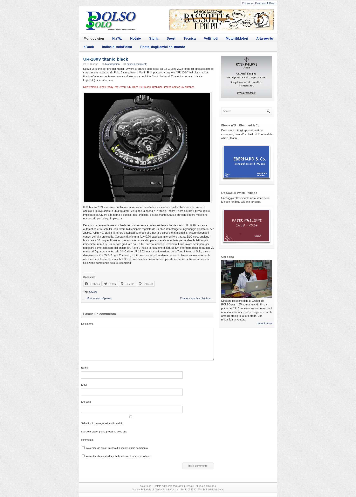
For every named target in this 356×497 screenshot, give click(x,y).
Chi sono (247, 3)
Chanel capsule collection (197, 298)
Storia (153, 38)
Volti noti (211, 38)
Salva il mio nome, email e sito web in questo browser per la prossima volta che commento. (104, 431)
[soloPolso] (111, 30)
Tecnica (190, 38)
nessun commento (137, 64)
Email (84, 384)
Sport (171, 38)
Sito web (86, 401)
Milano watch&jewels (97, 298)
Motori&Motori (237, 38)
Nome (84, 367)
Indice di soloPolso (117, 47)
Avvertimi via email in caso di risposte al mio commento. (117, 448)
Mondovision (94, 38)
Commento (87, 324)
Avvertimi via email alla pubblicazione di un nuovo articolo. (119, 456)
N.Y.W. (117, 38)
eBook (89, 47)
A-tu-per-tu (264, 38)
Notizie (135, 38)
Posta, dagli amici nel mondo (162, 47)
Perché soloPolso (265, 3)
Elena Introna (264, 323)
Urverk (93, 291)
